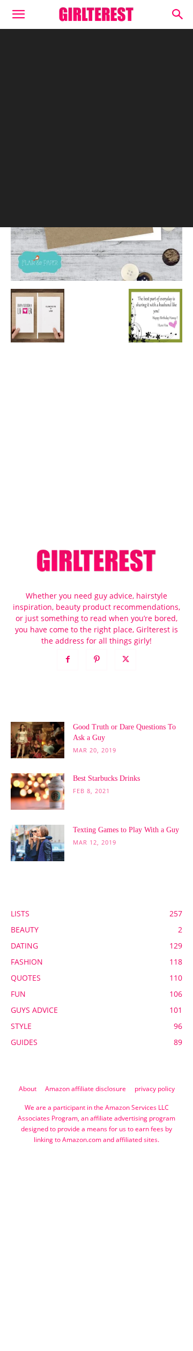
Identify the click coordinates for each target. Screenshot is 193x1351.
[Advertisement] (96, 130)
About (27, 1088)
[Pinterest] (96, 659)
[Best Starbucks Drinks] (37, 791)
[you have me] (96, 277)
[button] (18, 14)
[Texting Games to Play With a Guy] (37, 843)
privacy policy (155, 1088)
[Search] (178, 14)
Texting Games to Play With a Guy (126, 830)
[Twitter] (125, 659)
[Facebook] (67, 659)
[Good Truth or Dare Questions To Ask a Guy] (37, 740)
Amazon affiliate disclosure (85, 1088)
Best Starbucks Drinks (106, 778)
